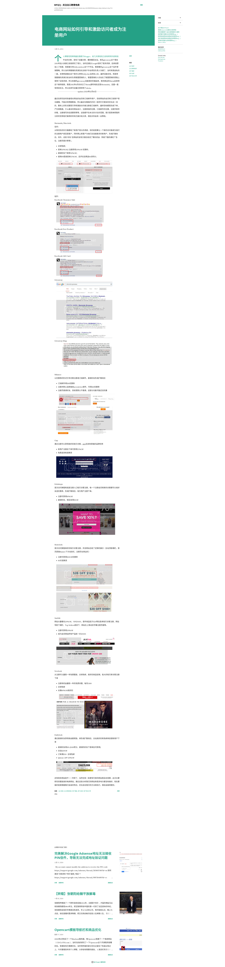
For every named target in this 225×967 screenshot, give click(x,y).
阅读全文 (110, 882)
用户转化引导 (133, 76)
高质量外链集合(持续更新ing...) (168, 34)
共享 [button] (130, 56)
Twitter (160, 61)
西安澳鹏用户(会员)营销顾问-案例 (168, 32)
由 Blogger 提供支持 (99, 962)
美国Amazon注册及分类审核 (167, 30)
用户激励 (131, 71)
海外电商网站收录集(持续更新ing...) (169, 38)
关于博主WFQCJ (163, 28)
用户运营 (131, 73)
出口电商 (131, 66)
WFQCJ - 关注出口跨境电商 (67, 4)
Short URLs (162, 42)
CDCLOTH (161, 51)
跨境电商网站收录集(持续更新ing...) (169, 36)
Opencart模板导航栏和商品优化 (77, 930)
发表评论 (61, 882)
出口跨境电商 (133, 68)
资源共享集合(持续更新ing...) (167, 40)
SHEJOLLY (161, 49)
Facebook (161, 57)
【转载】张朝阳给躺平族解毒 (75, 894)
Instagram (161, 59)
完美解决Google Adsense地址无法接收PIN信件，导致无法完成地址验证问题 (82, 855)
